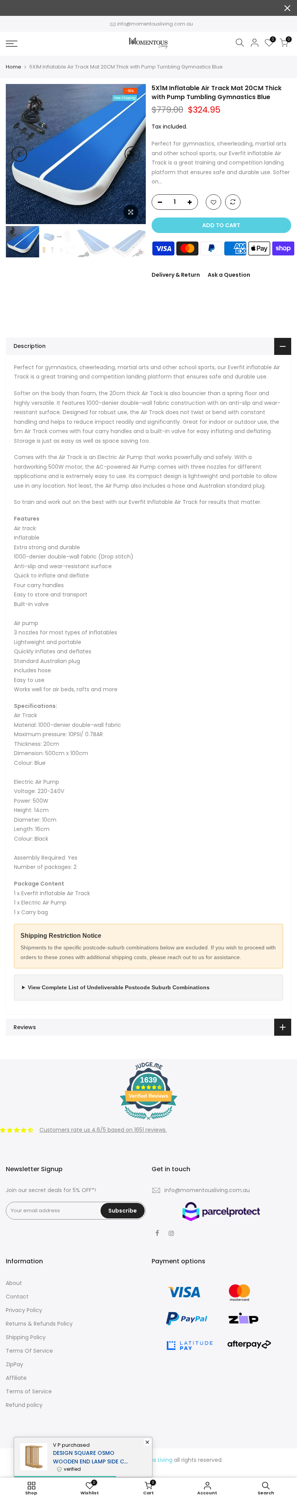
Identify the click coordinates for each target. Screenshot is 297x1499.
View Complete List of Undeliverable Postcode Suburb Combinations (119, 987)
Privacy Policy (24, 1310)
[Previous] (19, 154)
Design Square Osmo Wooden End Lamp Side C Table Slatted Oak (88, 1457)
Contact (17, 1296)
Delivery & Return (176, 275)
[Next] (132, 154)
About (14, 1283)
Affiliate (16, 1378)
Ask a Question (229, 275)
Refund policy (24, 1405)
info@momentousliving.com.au (155, 24)
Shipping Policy (26, 1337)
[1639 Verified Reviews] (148, 1121)
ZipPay (14, 1364)
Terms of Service (29, 1391)
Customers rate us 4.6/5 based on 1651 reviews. (103, 1130)
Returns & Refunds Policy (39, 1324)
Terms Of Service (29, 1351)
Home (13, 66)
